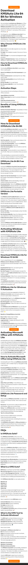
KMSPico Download (14, 120)
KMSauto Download (14, 7)
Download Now (14, 329)
